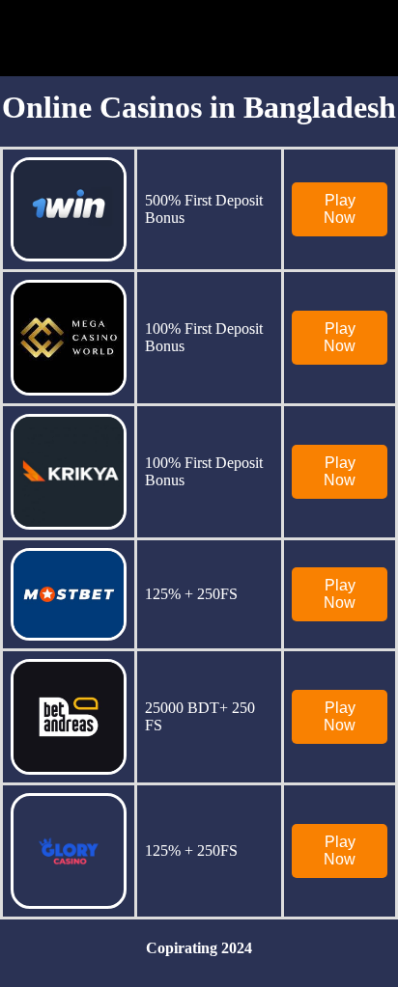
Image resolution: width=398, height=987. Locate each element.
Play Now (339, 209)
